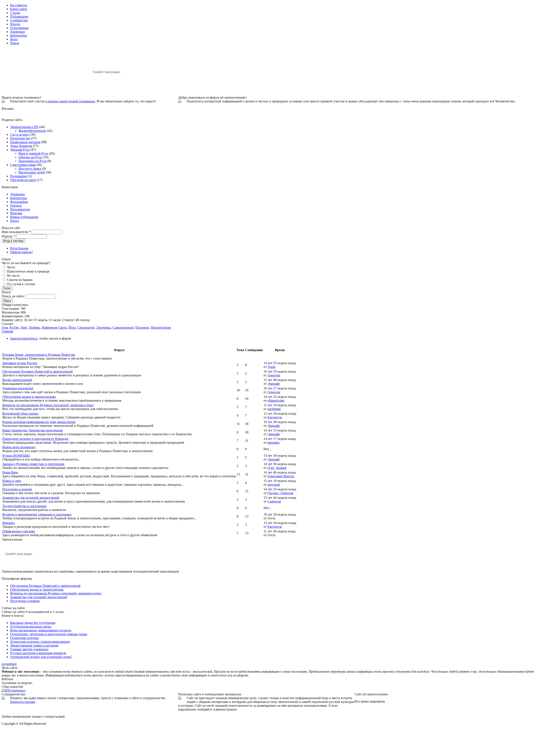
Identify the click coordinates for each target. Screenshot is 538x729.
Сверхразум (85, 327)
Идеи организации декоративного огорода (40, 630)
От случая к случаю (20, 284)
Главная (7, 331)
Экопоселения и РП (24, 127)
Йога (72, 327)
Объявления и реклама (18, 531)
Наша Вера (10, 472)
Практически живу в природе (27, 271)
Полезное (142, 327)
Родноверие (18, 176)
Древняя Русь (19, 149)
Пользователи (20, 209)
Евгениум (275, 417)
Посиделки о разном (17, 489)
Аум (5, 327)
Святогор (274, 501)
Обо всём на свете (23, 180)
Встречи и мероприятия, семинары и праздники (36, 514)
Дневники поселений (17, 388)
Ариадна (274, 375)
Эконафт (274, 383)
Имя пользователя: (16, 232)
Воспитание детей (31, 172)
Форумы (16, 213)
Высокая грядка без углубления (32, 622)
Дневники (17, 194)
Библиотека (18, 198)
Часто (10, 267)
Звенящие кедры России (19, 363)
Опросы (16, 205)
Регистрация (19, 248)
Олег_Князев (277, 468)
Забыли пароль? (21, 252)
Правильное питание (25, 142)
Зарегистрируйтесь (23, 338)
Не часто (13, 275)
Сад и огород (19, 134)
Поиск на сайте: (13, 296)
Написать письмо (22, 702)
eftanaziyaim (276, 400)
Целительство (20, 138)
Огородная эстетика (24, 638)
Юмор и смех (11, 481)
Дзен (23, 327)
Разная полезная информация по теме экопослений (38, 422)
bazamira (274, 442)
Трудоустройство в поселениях (24, 506)
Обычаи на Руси (30, 157)
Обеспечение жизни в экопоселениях (29, 396)
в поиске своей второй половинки (70, 101)
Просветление (161, 327)
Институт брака (29, 168)
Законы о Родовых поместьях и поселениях (33, 464)
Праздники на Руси (32, 161)
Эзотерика (103, 327)
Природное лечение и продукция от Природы (35, 439)
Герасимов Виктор (281, 476)
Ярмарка (8, 523)
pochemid (274, 409)
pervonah (274, 484)
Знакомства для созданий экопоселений (30, 497)
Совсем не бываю (19, 280)
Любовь (34, 327)
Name (272, 367)
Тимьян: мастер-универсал (29, 649)
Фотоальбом (19, 202)
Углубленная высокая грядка (30, 626)
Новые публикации (24, 217)
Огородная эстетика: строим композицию (40, 641)
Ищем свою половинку (19, 447)
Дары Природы (21, 146)
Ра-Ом (13, 327)
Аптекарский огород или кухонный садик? (41, 657)
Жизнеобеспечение (32, 130)
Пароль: (9, 236)
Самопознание (123, 327)
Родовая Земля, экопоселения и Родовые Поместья (38, 354)
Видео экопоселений (17, 380)
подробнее (9, 664)
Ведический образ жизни (20, 413)
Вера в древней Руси (33, 153)
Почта (14, 220)
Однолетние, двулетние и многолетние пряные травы (48, 634)
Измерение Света (54, 327)
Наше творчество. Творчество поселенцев (32, 430)
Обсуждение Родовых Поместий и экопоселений (37, 371)
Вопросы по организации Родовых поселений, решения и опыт (48, 405)
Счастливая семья (23, 165)
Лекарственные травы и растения (34, 645)
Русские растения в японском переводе (38, 653)
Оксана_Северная (280, 493)
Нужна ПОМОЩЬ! (16, 455)
